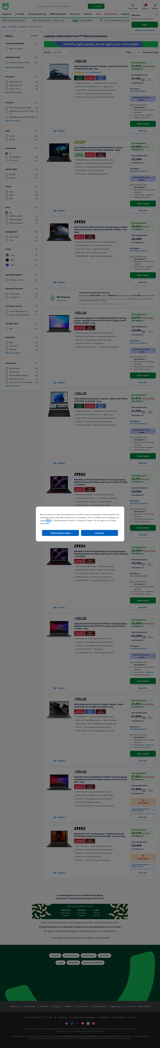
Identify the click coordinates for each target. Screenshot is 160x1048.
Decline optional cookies (60, 533)
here (48, 520)
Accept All (99, 533)
